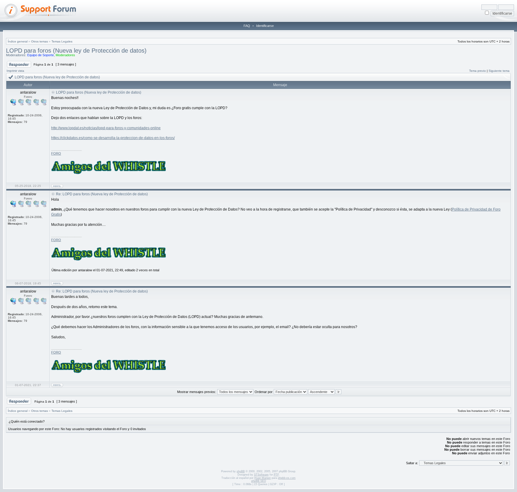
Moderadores (65, 55)
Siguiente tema (499, 70)
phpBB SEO (258, 480)
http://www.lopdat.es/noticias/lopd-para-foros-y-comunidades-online (106, 128)
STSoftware (261, 474)
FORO (56, 153)
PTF (276, 474)
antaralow (85, 270)
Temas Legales (61, 41)
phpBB (241, 471)
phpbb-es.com (287, 477)
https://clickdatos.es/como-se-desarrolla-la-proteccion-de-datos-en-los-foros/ (113, 138)
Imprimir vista (15, 70)
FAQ (247, 26)
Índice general (18, 41)
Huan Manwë (262, 477)
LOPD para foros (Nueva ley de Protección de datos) (76, 50)
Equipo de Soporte (40, 55)
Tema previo (477, 70)
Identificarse (265, 26)
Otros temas (39, 41)
